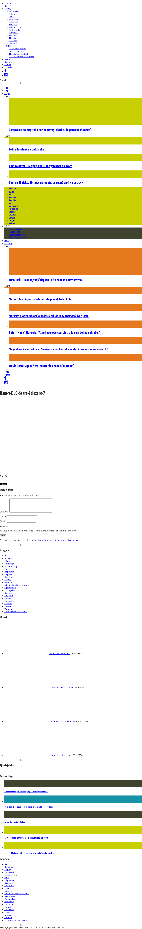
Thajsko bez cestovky (19, 54)
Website (4, 526)
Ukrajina (13, 40)
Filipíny (12, 14)
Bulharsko (14, 11)
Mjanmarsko (15, 27)
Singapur (13, 32)
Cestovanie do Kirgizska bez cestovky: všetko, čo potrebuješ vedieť (50, 129)
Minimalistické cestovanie (16, 585)
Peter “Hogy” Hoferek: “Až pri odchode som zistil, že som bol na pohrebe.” (54, 332)
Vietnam (13, 43)
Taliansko (13, 35)
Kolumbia (13, 22)
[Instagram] (6, 75)
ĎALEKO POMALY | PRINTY (21, 56)
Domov (7, 3)
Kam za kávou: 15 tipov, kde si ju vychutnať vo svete (40, 166)
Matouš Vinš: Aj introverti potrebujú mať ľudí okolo (40, 299)
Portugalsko (15, 30)
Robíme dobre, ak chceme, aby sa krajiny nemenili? (26, 791)
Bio (6, 555)
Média (7, 59)
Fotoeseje (9, 563)
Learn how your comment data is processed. (59, 540)
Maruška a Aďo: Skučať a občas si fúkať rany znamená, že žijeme (49, 316)
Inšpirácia (9, 571)
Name (3, 516)
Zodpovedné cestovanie (15, 611)
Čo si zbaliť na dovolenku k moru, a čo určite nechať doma (28, 806)
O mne (7, 64)
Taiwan (7, 598)
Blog (6, 6)
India (11, 16)
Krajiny (7, 8)
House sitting (10, 566)
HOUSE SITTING (16, 51)
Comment (4, 511)
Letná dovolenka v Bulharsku (26, 149)
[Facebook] (5, 71)
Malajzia (13, 24)
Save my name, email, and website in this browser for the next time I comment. (41, 530)
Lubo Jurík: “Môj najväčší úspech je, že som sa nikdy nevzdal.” (47, 279)
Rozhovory (9, 62)
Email (3, 521)
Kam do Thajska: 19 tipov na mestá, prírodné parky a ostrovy (46, 182)
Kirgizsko (13, 19)
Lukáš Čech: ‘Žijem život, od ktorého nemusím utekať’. (42, 365)
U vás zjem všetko (17, 48)
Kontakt (8, 67)
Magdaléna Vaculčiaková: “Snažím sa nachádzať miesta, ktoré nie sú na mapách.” (58, 349)
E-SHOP (8, 46)
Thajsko (12, 38)
